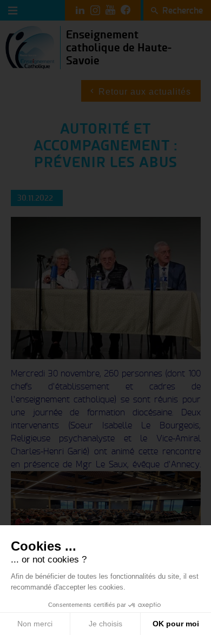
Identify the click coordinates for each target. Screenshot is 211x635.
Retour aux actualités (144, 91)
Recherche (182, 10)
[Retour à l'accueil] (30, 46)
